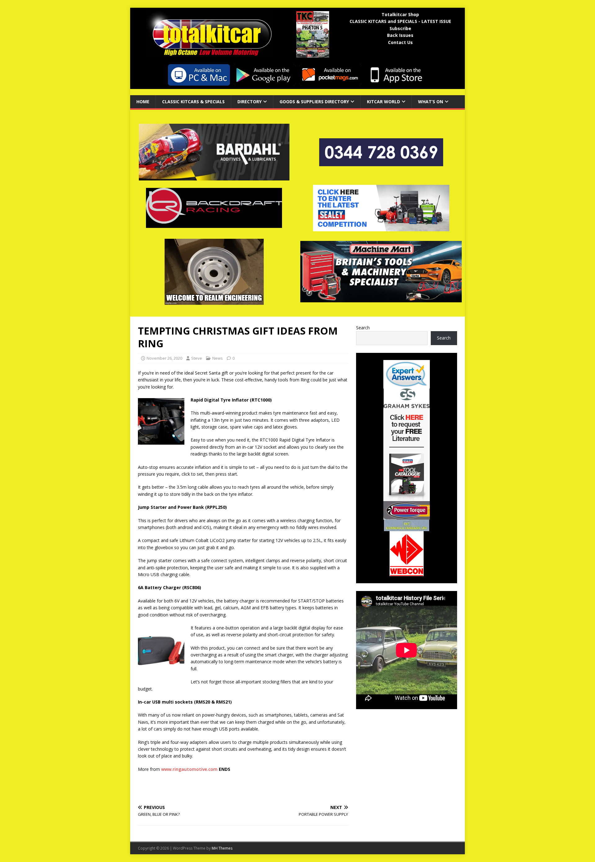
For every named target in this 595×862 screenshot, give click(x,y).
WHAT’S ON (430, 101)
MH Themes (222, 848)
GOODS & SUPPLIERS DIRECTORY (314, 101)
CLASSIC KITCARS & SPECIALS (193, 101)
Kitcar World (383, 101)
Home (142, 101)
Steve (196, 358)
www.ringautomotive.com (189, 769)
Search (363, 328)
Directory (249, 101)
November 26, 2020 (164, 358)
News (217, 358)
